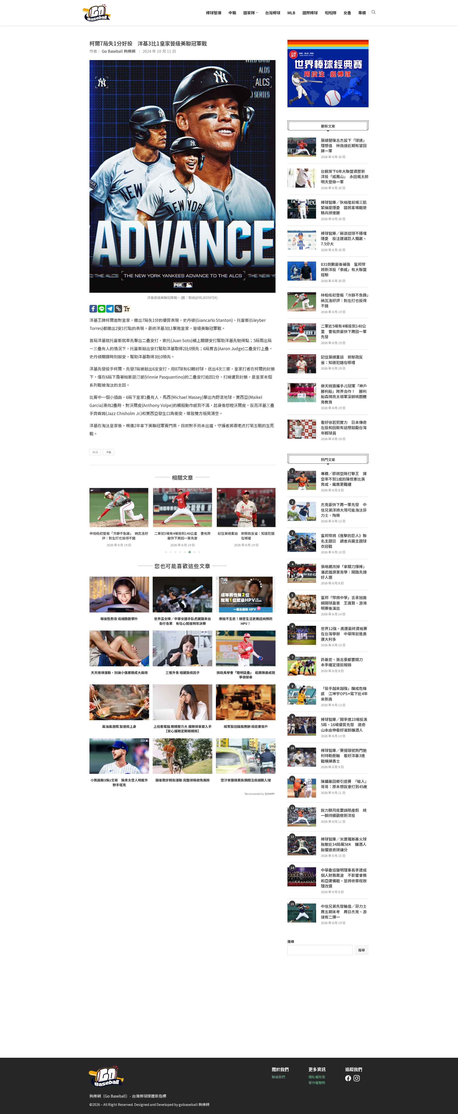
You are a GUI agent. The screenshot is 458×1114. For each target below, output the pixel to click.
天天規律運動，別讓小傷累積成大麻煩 (119, 672)
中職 (232, 12)
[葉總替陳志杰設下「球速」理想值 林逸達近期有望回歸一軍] (301, 147)
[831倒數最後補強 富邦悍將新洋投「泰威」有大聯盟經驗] (301, 271)
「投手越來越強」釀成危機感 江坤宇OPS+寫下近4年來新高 (344, 694)
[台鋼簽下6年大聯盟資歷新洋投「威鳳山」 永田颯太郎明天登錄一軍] (301, 178)
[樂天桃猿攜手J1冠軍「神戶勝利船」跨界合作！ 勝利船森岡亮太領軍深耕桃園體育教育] (301, 392)
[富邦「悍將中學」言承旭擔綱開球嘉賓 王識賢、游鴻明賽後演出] (301, 604)
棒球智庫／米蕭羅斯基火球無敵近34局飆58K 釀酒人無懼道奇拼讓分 (344, 844)
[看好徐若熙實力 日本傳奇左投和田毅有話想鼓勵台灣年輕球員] (301, 429)
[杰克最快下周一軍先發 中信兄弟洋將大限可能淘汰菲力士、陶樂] (301, 511)
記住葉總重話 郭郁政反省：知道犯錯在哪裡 (246, 536)
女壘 (347, 12)
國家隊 (249, 12)
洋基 (108, 452)
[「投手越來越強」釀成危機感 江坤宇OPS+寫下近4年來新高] (301, 695)
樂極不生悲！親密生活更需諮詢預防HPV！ (245, 621)
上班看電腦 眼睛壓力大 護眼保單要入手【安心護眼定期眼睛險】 (182, 729)
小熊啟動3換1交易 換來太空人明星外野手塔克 (119, 782)
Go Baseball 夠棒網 (118, 51)
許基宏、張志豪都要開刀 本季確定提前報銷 (344, 662)
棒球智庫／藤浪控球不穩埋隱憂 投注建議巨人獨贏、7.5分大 (344, 238)
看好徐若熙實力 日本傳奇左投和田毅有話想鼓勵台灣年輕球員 (344, 428)
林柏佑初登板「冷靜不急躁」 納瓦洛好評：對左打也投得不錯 (119, 536)
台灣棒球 (272, 12)
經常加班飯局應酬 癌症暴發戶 (246, 726)
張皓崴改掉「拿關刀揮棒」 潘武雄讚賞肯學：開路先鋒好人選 (345, 572)
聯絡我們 (278, 1076)
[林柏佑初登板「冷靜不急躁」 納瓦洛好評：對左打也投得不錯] (118, 507)
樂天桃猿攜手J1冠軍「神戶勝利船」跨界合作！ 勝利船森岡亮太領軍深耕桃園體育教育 (344, 394)
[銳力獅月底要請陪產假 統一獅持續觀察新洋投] (301, 817)
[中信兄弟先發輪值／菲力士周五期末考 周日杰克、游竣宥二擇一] (301, 913)
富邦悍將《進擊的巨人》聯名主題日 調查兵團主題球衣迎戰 (344, 541)
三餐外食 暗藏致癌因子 (183, 672)
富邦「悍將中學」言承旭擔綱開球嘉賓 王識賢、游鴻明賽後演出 (344, 603)
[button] (96, 520)
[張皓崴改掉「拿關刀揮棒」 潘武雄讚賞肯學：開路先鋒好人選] (301, 573)
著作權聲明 (316, 1082)
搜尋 (290, 941)
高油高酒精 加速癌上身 (119, 726)
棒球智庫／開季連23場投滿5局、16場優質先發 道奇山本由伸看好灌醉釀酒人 (344, 725)
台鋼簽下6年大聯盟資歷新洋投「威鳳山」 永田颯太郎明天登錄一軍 (345, 177)
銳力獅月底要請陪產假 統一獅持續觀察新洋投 (344, 812)
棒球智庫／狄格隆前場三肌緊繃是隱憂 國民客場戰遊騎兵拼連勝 (344, 208)
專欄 (362, 12)
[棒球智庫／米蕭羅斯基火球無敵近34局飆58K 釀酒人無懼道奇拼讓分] (301, 845)
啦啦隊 (330, 12)
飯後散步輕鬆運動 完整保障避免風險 (183, 780)
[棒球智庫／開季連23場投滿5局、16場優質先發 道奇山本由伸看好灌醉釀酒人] (301, 726)
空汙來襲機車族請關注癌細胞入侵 (246, 780)
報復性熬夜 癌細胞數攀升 (119, 618)
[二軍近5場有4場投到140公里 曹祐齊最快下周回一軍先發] (182, 507)
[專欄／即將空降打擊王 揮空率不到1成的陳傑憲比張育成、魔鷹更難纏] (301, 480)
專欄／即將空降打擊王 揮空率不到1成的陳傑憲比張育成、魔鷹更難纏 (344, 479)
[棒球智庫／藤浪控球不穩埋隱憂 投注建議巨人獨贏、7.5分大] (301, 240)
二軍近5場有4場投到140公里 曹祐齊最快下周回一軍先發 (182, 536)
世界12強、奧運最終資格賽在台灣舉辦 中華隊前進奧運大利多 (344, 634)
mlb (95, 452)
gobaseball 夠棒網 (194, 1104)
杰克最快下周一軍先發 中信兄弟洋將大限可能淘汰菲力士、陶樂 (344, 510)
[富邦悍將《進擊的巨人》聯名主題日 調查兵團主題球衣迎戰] (301, 542)
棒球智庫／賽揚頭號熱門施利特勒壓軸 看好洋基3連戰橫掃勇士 (344, 756)
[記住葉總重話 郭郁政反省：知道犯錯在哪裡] (246, 507)
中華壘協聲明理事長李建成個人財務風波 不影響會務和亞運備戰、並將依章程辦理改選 (344, 878)
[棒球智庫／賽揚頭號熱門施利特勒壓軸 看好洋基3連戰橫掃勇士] (301, 757)
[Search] (373, 12)
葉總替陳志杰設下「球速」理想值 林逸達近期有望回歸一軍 (344, 146)
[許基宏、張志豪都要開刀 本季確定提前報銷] (301, 666)
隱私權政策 (316, 1076)
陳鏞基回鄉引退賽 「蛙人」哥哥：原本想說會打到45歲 (345, 784)
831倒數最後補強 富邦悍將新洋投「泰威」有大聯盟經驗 (344, 269)
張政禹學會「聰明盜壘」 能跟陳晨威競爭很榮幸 (246, 675)
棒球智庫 (213, 12)
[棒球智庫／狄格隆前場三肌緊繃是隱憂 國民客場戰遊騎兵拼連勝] (301, 209)
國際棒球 (310, 12)
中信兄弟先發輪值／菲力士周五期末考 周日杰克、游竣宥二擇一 (344, 911)
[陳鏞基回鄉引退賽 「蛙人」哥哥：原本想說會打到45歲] (301, 788)
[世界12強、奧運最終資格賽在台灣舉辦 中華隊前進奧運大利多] (301, 635)
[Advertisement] (328, 1003)
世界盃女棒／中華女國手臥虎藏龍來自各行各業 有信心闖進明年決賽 (182, 621)
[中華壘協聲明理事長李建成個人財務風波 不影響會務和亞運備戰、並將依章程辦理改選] (301, 876)
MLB (291, 12)
